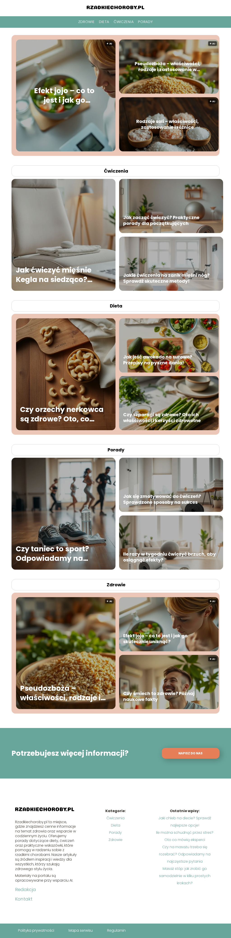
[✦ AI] (90, 150)
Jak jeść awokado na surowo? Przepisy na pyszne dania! (157, 360)
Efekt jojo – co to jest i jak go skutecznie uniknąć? (64, 95)
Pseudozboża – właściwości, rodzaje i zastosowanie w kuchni (167, 66)
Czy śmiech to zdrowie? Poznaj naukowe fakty (158, 696)
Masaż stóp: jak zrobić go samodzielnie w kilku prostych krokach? (184, 876)
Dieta (104, 21)
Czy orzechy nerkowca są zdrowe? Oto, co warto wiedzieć (62, 414)
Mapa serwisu (81, 930)
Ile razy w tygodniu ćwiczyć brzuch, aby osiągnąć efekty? (169, 557)
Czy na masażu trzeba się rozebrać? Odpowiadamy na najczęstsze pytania (184, 854)
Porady (145, 21)
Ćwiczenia (124, 21)
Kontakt (23, 899)
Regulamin (116, 930)
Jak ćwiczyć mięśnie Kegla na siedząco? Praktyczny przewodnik (59, 274)
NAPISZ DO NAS (190, 753)
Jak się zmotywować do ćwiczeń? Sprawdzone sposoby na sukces (162, 499)
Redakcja (25, 889)
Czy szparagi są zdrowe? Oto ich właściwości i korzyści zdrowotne (162, 417)
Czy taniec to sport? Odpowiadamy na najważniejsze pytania (57, 553)
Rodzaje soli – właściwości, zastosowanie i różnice (167, 124)
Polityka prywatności (36, 930)
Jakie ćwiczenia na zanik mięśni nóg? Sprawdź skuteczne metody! (166, 278)
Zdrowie (86, 21)
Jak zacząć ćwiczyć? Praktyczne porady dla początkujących (161, 220)
